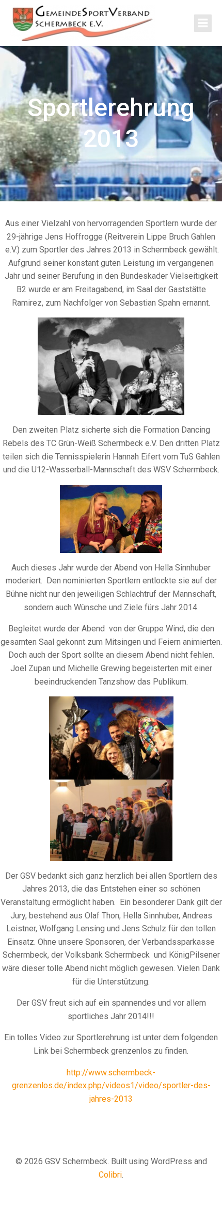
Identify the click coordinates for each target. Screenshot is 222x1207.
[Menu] (203, 23)
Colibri (110, 1175)
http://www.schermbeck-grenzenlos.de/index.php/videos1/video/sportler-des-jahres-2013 (111, 1086)
